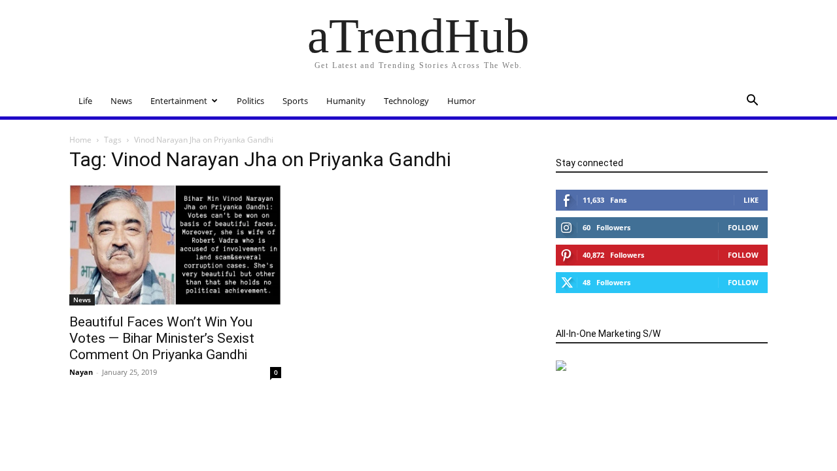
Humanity (346, 101)
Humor (461, 101)
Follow (743, 227)
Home (80, 139)
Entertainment (178, 101)
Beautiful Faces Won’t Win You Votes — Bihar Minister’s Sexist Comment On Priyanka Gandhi (161, 338)
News (121, 101)
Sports (295, 101)
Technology (406, 101)
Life (85, 101)
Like (751, 200)
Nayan (81, 372)
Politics (250, 101)
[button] (752, 102)
